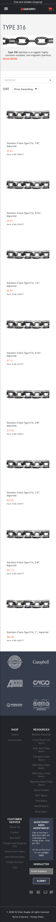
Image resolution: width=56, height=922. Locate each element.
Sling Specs (41, 811)
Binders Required (41, 734)
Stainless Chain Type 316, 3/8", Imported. (23, 424)
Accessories (14, 740)
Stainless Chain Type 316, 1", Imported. (28, 632)
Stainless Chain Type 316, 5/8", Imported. (23, 564)
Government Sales (15, 851)
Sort (6, 89)
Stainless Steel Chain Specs (41, 783)
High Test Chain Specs (41, 749)
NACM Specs (41, 806)
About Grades (41, 790)
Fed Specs (41, 801)
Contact (14, 832)
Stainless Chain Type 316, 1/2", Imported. (23, 494)
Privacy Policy (37, 916)
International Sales (15, 857)
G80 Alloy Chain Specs (41, 766)
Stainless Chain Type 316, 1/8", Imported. (23, 145)
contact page (43, 854)
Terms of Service (20, 916)
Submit (41, 881)
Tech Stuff (14, 838)
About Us (15, 827)
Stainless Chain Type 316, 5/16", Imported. (24, 354)
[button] (28, 80)
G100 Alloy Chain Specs (41, 775)
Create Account (14, 862)
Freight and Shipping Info (14, 844)
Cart (14, 867)
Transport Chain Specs (41, 758)
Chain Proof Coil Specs (41, 741)
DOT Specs (41, 795)
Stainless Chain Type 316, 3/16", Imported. (24, 214)
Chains (15, 734)
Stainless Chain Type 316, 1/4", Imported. (23, 284)
